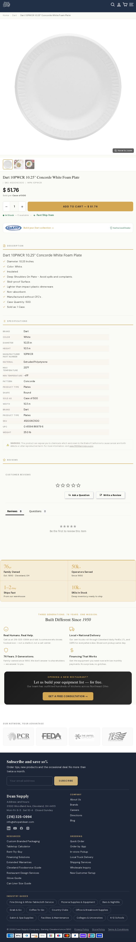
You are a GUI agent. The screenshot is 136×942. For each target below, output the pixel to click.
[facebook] (21, 828)
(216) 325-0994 (19, 817)
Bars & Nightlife (111, 902)
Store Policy (98, 929)
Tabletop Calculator (18, 846)
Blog (72, 820)
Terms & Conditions (118, 929)
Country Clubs (60, 909)
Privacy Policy (81, 929)
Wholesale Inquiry (80, 867)
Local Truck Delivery (82, 857)
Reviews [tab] (12, 511)
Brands (74, 804)
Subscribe (66, 780)
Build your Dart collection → (39, 228)
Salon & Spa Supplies (21, 917)
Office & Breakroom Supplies (92, 909)
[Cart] (125, 4)
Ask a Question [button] (81, 495)
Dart (14, 15)
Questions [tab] (35, 511)
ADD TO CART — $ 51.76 (80, 206)
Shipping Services (80, 862)
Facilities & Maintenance (55, 917)
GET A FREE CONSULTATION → (68, 696)
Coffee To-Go (36, 909)
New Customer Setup (83, 872)
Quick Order (77, 841)
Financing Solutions (18, 857)
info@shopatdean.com (20, 821)
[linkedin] (9, 828)
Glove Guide (14, 878)
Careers (74, 810)
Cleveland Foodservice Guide (24, 867)
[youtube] (15, 828)
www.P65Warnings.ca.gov (81, 446)
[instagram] (28, 828)
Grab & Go (15, 909)
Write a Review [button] (112, 495)
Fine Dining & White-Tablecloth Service (31, 902)
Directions (76, 815)
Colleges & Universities (90, 917)
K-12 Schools (117, 917)
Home (6, 15)
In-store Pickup (79, 851)
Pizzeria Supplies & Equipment (78, 902)
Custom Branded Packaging (23, 841)
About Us (75, 799)
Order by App (78, 846)
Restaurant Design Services (23, 872)
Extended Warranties (19, 862)
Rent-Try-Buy (14, 851)
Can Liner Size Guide (19, 883)
